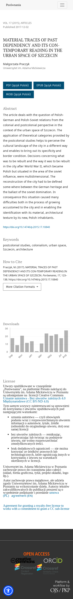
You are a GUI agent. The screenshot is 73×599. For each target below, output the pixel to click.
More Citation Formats (21, 287)
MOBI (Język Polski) (18, 94)
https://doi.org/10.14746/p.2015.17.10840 (26, 227)
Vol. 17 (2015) (11, 23)
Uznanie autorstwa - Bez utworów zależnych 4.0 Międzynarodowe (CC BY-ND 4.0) (34, 400)
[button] (8, 590)
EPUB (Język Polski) (48, 85)
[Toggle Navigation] (62, 5)
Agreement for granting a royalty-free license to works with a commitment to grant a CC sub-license (36, 507)
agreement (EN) (22, 496)
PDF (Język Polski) (17, 85)
